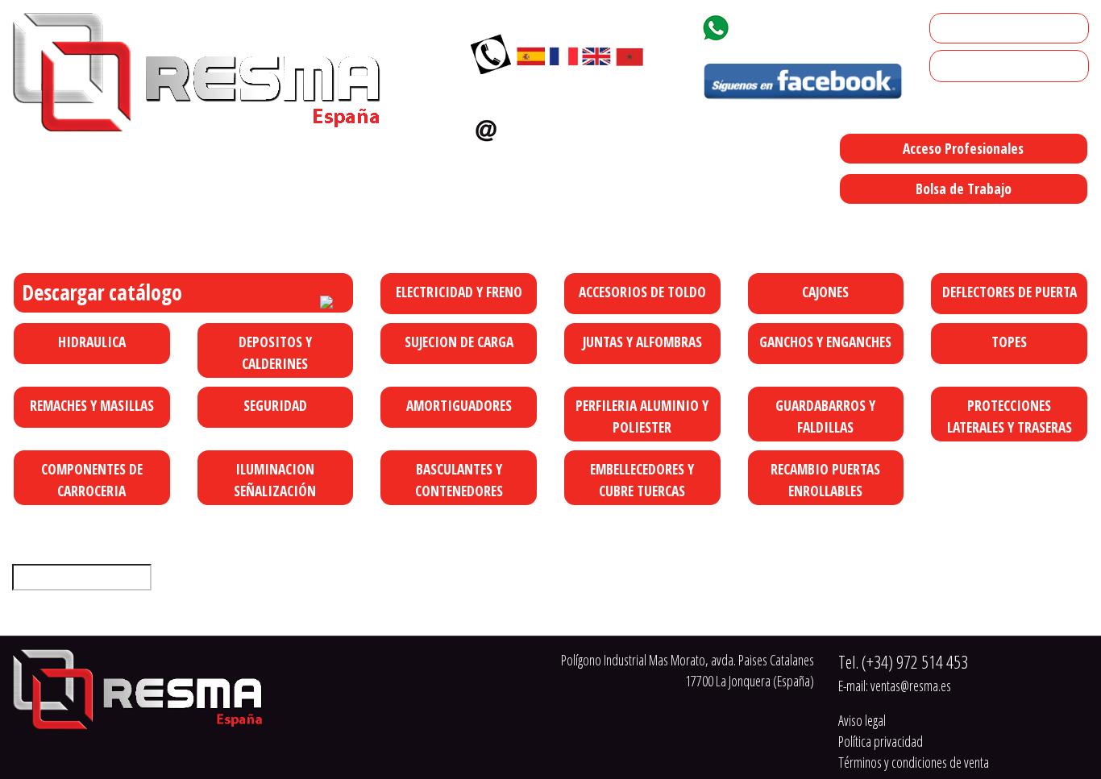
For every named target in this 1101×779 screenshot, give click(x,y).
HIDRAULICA (92, 341)
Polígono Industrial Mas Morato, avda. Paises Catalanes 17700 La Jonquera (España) (663, 222)
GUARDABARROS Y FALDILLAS (825, 416)
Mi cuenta (960, 28)
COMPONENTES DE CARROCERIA (92, 479)
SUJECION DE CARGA (459, 341)
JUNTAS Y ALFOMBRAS (642, 341)
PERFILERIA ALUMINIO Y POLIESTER (641, 416)
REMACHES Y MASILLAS (92, 405)
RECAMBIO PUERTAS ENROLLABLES (825, 479)
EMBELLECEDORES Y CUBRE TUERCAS (642, 479)
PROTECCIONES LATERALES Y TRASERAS (1009, 416)
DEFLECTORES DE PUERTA (1009, 291)
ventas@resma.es (572, 126)
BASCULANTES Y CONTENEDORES (459, 479)
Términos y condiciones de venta (913, 762)
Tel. (903, 661)
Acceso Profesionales (963, 148)
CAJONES (825, 291)
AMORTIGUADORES (459, 405)
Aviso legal (862, 720)
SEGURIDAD (275, 405)
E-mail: (894, 685)
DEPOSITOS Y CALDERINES (275, 352)
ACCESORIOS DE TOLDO (642, 291)
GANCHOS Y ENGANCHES (825, 341)
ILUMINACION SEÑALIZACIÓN (275, 479)
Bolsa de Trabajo (964, 188)
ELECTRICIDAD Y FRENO (459, 291)
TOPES (1009, 341)
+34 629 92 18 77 (795, 25)
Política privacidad (880, 741)
